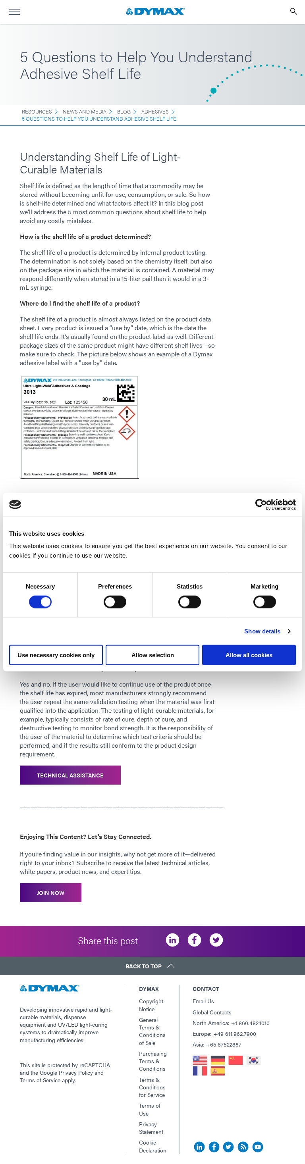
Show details (262, 630)
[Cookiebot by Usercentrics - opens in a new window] (261, 504)
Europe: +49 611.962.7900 (224, 1033)
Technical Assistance (70, 775)
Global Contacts (212, 1012)
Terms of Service (40, 1080)
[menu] (14, 11)
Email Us (203, 1001)
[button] (152, 966)
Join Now (50, 893)
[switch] (115, 601)
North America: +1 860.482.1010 (231, 1023)
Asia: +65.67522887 (217, 1044)
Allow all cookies (249, 655)
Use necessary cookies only (56, 655)
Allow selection (152, 655)
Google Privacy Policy (66, 1072)
